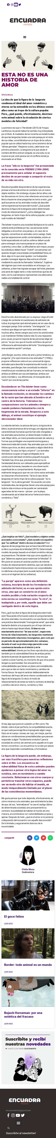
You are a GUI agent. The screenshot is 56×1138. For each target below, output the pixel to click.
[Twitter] (20, 4)
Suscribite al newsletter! (21, 1133)
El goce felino (14, 916)
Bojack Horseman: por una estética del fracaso (23, 1014)
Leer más (8, 924)
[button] (24, 37)
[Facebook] (8, 4)
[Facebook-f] (8, 1115)
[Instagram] (12, 4)
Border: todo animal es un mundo (28, 965)
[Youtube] (16, 4)
